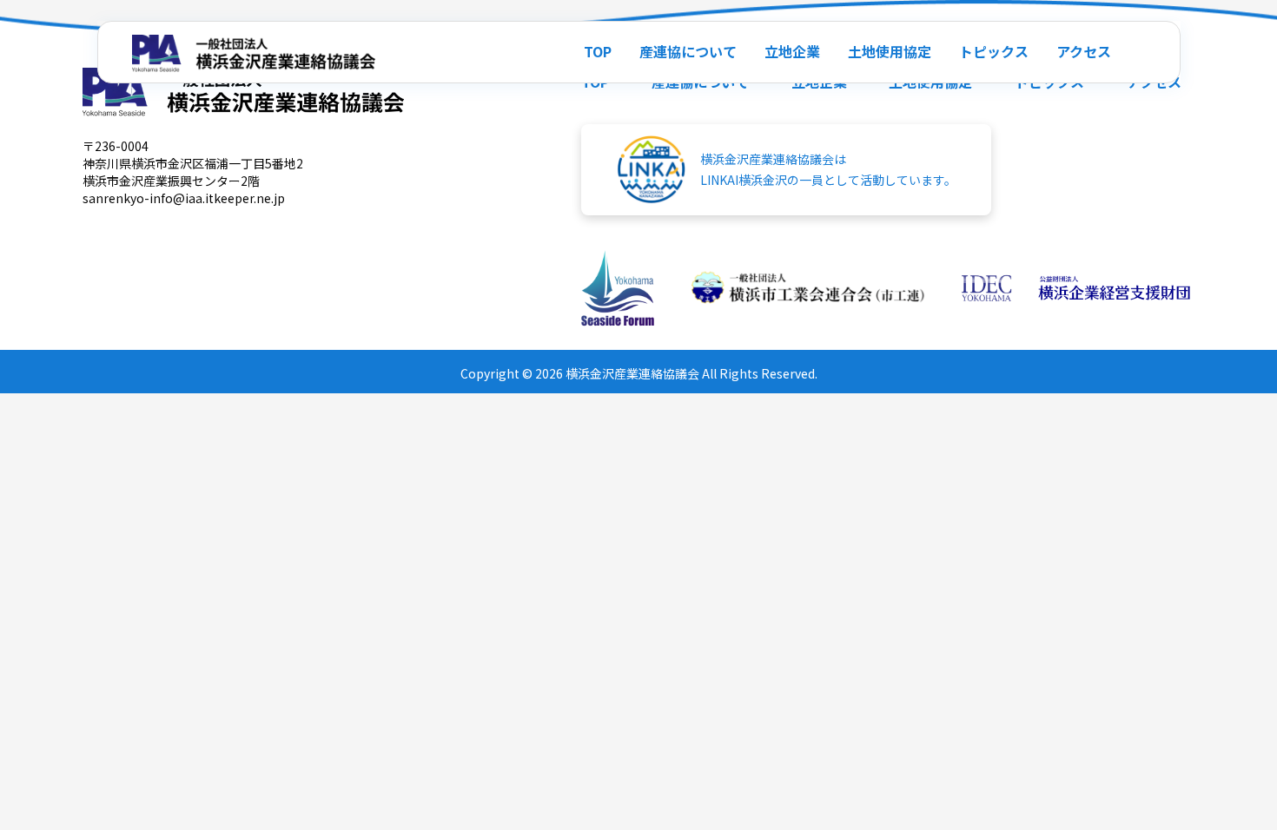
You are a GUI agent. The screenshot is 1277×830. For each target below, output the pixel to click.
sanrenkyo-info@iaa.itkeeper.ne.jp (184, 198)
